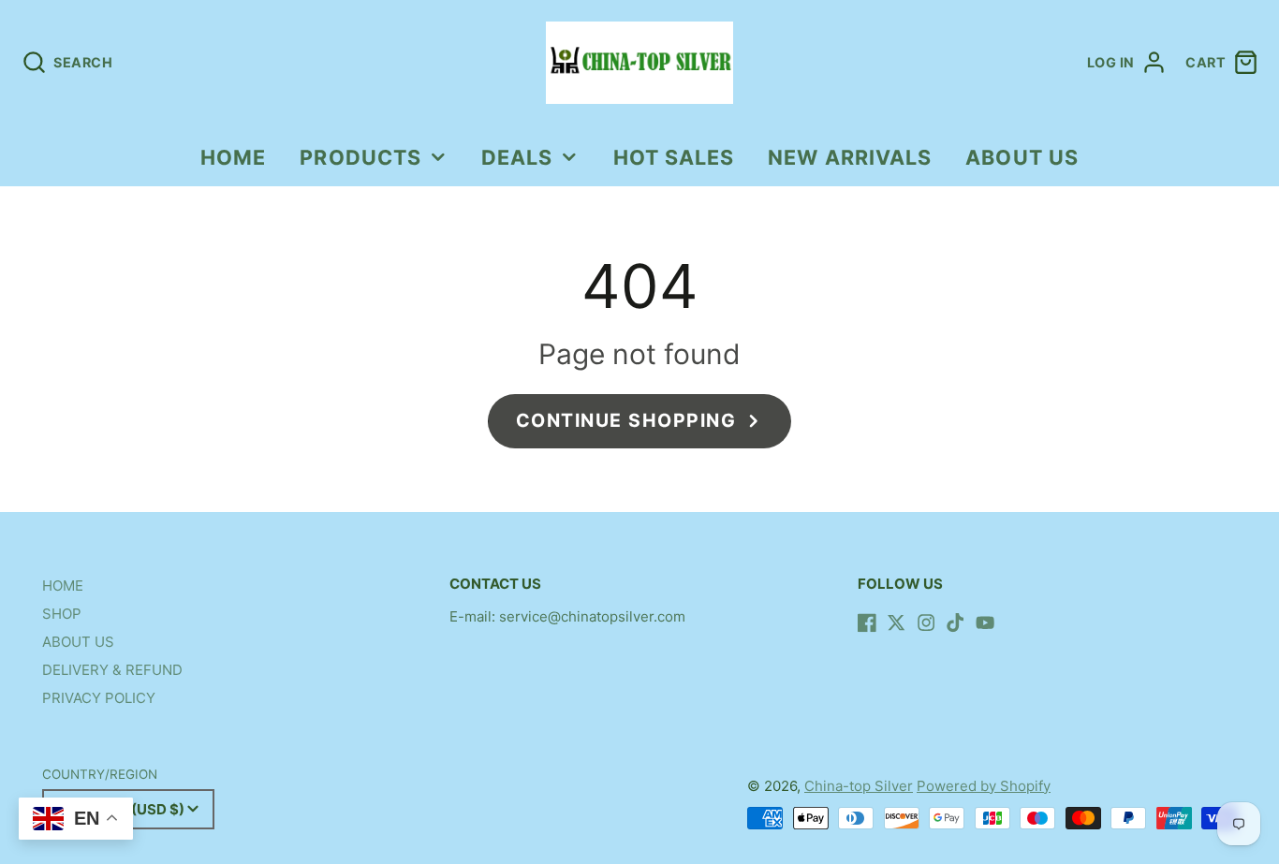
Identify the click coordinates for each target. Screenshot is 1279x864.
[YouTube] (985, 622)
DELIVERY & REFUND (112, 670)
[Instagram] (926, 622)
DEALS (516, 157)
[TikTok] (955, 622)
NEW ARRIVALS (850, 157)
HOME (233, 157)
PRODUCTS (360, 157)
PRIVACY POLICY (98, 698)
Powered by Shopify (984, 786)
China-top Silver (858, 786)
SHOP (61, 613)
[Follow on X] (896, 622)
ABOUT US (1022, 157)
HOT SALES (674, 157)
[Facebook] (867, 622)
